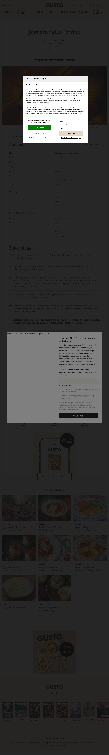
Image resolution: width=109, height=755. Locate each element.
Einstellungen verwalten (39, 133)
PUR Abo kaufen (71, 133)
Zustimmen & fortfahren (39, 127)
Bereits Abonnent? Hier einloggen (71, 138)
